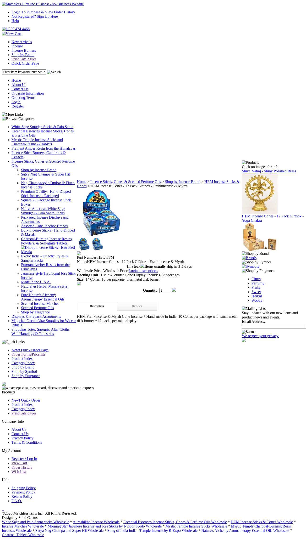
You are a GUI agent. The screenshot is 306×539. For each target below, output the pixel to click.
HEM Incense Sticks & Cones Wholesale (262, 522)
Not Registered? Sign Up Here (34, 16)
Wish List (18, 472)
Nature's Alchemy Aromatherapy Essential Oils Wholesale (245, 530)
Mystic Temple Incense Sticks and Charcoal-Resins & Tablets (37, 142)
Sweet (256, 292)
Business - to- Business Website (60, 4)
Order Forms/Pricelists (28, 354)
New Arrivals (21, 42)
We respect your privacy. (260, 336)
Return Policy (21, 496)
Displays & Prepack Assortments (36, 316)
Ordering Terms (23, 98)
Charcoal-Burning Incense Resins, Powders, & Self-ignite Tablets (47, 241)
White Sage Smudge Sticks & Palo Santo (42, 127)
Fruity (256, 287)
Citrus (256, 279)
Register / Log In (24, 459)
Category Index (23, 363)
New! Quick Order (25, 400)
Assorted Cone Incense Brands (44, 226)
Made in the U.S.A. (36, 282)
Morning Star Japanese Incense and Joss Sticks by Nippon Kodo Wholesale (105, 526)
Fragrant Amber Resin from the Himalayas (43, 148)
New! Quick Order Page (30, 350)
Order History (22, 467)
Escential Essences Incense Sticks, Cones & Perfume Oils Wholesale (175, 522)
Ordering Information (27, 93)
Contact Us (19, 89)
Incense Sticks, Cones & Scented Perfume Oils (125, 182)
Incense (17, 46)
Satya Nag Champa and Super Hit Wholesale (69, 530)
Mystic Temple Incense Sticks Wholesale (196, 526)
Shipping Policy (23, 488)
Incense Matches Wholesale (23, 526)
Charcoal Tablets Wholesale (23, 535)
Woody (256, 300)
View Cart (19, 463)
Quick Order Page (25, 63)
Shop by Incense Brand (38, 170)
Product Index (22, 359)
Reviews (137, 306)
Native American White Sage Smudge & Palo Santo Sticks (43, 211)
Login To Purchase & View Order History (43, 12)
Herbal (256, 296)
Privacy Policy (22, 438)
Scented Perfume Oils (37, 308)
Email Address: (253, 321)
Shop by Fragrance (35, 312)
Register (17, 106)
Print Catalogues (23, 59)
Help (15, 21)
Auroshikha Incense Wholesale (96, 522)
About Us (18, 85)
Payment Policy (23, 492)
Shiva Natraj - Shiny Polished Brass (269, 171)
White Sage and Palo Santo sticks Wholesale (35, 522)
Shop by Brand (22, 55)
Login (16, 102)
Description (97, 306)
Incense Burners (23, 50)
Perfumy (257, 283)
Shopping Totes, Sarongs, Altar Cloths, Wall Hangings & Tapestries (40, 331)
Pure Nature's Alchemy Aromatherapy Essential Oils (42, 297)
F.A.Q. (16, 501)
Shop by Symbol (24, 371)
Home (16, 80)
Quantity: (150, 290)
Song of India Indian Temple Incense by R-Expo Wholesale (152, 530)
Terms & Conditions (26, 442)
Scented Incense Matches (40, 303)
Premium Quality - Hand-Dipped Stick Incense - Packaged (46, 193)
